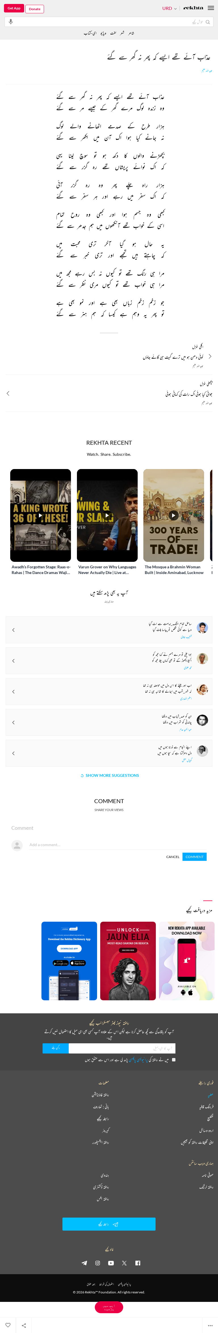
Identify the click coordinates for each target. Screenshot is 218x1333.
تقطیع (210, 1118)
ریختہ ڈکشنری (101, 1187)
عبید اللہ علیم (207, 70)
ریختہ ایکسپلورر (100, 1142)
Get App (14, 8)
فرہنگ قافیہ (206, 1106)
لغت (113, 33)
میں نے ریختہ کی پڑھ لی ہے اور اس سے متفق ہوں (127, 1059)
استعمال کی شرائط (106, 1284)
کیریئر (105, 1130)
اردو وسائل (206, 1130)
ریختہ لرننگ (206, 1187)
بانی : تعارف (101, 1106)
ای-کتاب (90, 33)
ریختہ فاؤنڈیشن (100, 1095)
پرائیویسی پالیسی (138, 1059)
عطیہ (210, 1095)
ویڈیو (103, 33)
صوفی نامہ (207, 1175)
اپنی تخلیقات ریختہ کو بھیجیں (197, 1142)
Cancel (172, 857)
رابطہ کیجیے (103, 1118)
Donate (34, 9)
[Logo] (193, 8)
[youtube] (111, 1262)
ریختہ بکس (103, 1199)
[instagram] (97, 1262)
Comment (195, 857)
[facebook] (137, 1262)
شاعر (131, 33)
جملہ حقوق (91, 1284)
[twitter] (124, 1262)
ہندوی (105, 1175)
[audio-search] (10, 21)
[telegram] (84, 1262)
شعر (122, 33)
